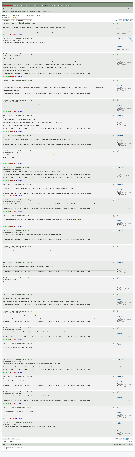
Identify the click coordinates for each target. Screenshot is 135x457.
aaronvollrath (119, 46)
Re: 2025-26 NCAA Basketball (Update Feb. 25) (17, 311)
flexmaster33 (119, 28)
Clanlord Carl (119, 254)
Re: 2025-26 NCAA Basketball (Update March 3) (17, 376)
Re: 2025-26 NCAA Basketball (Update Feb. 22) (17, 294)
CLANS (60, 5)
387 (120, 255)
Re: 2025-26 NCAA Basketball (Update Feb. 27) (17, 328)
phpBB (9, 447)
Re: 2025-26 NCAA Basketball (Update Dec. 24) (17, 80)
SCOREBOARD (40, 5)
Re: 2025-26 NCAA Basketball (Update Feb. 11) (17, 215)
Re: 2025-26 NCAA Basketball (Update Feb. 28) (17, 359)
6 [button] (130, 20)
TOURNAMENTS (51, 5)
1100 (120, 48)
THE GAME (24, 5)
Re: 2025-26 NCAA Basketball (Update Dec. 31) (17, 100)
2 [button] (123, 20)
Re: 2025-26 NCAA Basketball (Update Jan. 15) (17, 151)
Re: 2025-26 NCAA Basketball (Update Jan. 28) (17, 184)
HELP (131, 4)
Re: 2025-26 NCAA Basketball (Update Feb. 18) (17, 262)
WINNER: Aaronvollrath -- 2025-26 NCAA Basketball (22, 15)
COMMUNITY (68, 5)
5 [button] (128, 20)
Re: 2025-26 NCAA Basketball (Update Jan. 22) (17, 167)
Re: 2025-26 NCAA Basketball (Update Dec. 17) (19, 23)
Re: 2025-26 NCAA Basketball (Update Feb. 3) (17, 199)
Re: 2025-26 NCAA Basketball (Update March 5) (17, 392)
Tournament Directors (11, 17)
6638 (121, 30)
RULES (131, 5)
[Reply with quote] (114, 23)
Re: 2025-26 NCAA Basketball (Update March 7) (17, 407)
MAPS (31, 5)
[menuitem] (11, 9)
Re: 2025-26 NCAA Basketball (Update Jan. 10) (17, 135)
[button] (120, 20)
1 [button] (121, 20)
